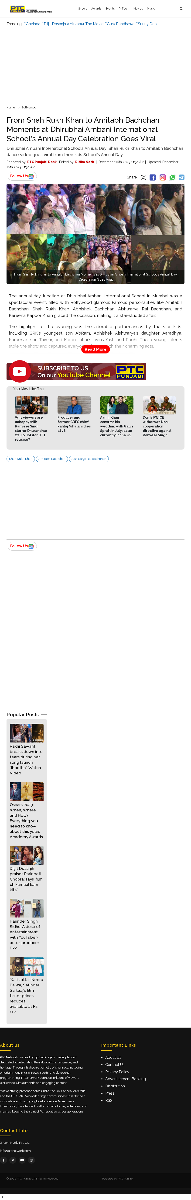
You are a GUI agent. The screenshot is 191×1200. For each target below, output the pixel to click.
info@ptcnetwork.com (15, 1151)
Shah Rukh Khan (20, 459)
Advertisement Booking (125, 1079)
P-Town (124, 8)
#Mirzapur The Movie (85, 24)
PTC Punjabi (125, 1178)
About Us (113, 1057)
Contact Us (115, 1064)
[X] (12, 1160)
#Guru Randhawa (119, 24)
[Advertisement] (95, 65)
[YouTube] (22, 1160)
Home (11, 107)
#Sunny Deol (146, 24)
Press (110, 1093)
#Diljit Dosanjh (53, 24)
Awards (96, 8)
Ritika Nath (84, 162)
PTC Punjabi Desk (42, 162)
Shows (82, 8)
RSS (109, 1100)
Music (151, 8)
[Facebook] (3, 1160)
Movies (138, 8)
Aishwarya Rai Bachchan (89, 459)
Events (110, 8)
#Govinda (31, 24)
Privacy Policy (117, 1072)
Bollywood (28, 107)
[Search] (181, 9)
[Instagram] (31, 1160)
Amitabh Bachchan (51, 459)
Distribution (115, 1086)
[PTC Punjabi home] (32, 9)
